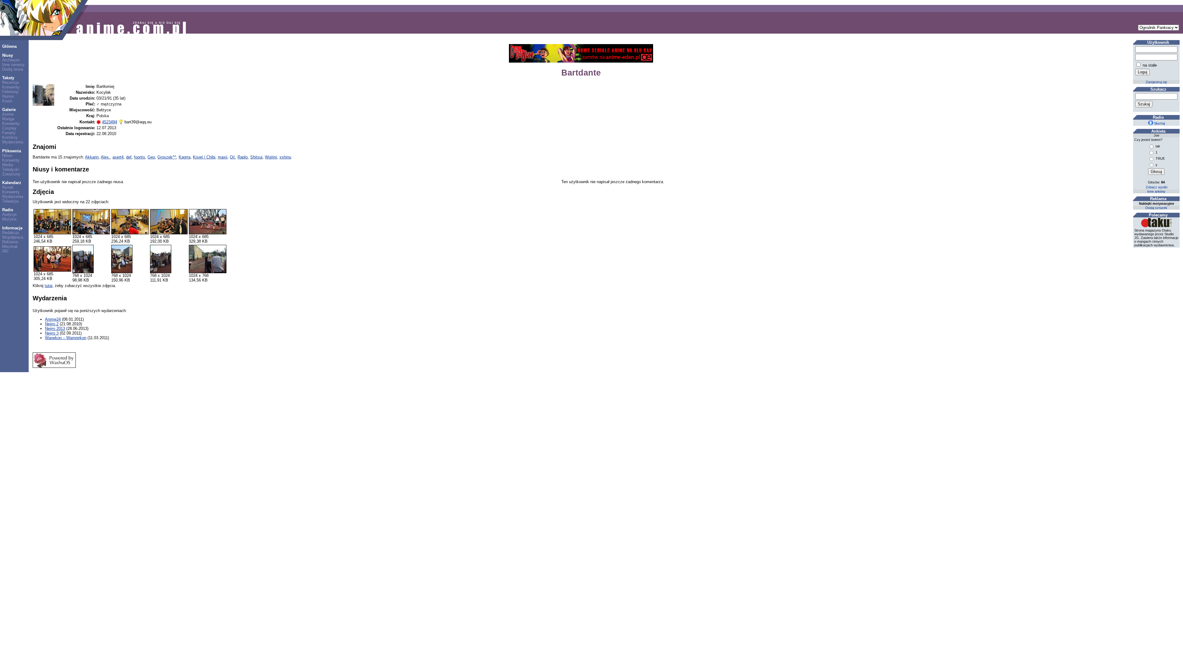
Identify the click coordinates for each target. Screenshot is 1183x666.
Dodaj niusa (12, 69)
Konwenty (11, 87)
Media (7, 164)
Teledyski (10, 169)
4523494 (109, 122)
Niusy (7, 55)
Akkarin (92, 157)
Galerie (9, 109)
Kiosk (7, 101)
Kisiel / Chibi (204, 157)
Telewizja (10, 201)
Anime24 (53, 319)
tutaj (48, 285)
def (129, 157)
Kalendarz (11, 182)
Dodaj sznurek (1156, 208)
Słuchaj (1159, 123)
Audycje (9, 214)
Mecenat (10, 246)
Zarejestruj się (1156, 82)
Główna (9, 46)
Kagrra (184, 157)
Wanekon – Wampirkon (65, 337)
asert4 (118, 157)
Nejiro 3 (52, 333)
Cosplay (9, 128)
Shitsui (256, 157)
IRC (5, 251)
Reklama (10, 242)
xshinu (285, 157)
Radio (7, 210)
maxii (222, 157)
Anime (8, 114)
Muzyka (9, 219)
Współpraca (12, 237)
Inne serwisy (13, 64)
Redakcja (10, 232)
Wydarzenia (12, 142)
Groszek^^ (166, 157)
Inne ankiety (1156, 191)
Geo (151, 157)
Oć (232, 157)
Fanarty (9, 132)
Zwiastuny (11, 174)
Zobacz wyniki (1156, 187)
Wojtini (271, 157)
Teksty (8, 78)
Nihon (7, 155)
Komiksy (10, 137)
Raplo (243, 157)
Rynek (8, 187)
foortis (139, 157)
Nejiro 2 (52, 324)
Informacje (12, 228)
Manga (8, 119)
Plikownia (11, 151)
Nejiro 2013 (55, 328)
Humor (8, 96)
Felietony (10, 91)
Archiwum (11, 60)
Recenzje (10, 82)
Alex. (105, 157)
